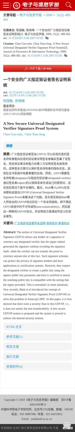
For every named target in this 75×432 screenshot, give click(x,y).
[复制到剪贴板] (46, 38)
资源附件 (14, 366)
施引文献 (12, 356)
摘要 (9, 146)
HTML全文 (14, 326)
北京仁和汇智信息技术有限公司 (32, 427)
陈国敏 (8, 101)
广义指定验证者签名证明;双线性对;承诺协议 (42, 223)
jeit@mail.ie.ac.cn (41, 418)
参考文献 (14, 336)
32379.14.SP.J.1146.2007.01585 (27, 95)
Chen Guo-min (12, 134)
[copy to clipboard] (65, 55)
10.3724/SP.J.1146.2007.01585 (25, 38)
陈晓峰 (20, 101)
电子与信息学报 (30, 15)
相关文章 (12, 346)
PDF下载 (40, 68)
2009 (49, 15)
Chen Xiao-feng (35, 134)
